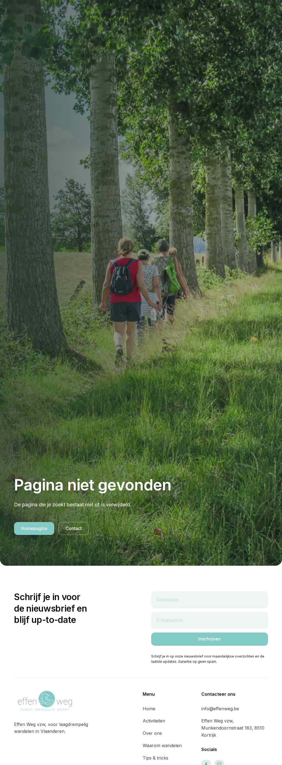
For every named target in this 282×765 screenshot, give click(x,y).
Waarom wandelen (162, 745)
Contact (74, 528)
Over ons (152, 733)
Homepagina (34, 528)
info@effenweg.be (220, 708)
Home (149, 708)
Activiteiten (154, 720)
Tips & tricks (155, 758)
